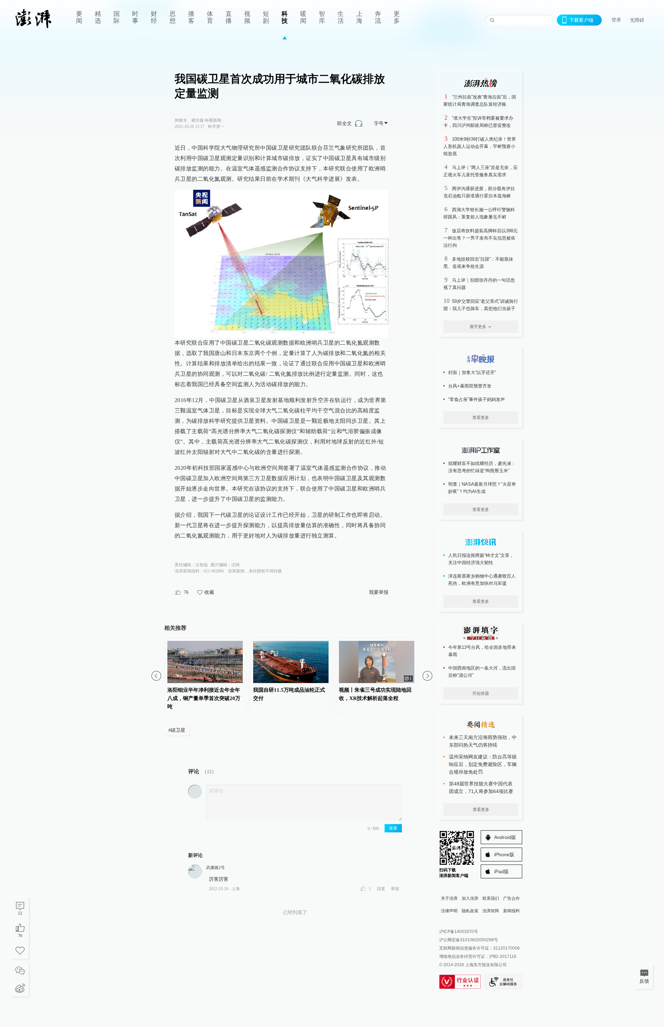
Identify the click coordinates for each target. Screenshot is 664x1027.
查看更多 (480, 417)
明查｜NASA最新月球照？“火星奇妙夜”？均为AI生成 (482, 488)
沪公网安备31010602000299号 (468, 939)
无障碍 (637, 20)
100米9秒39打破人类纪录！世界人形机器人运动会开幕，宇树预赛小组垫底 (479, 146)
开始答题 (480, 693)
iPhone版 (504, 854)
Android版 (505, 837)
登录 (616, 19)
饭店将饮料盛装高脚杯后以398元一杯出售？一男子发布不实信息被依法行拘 (480, 238)
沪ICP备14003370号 (458, 931)
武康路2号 (215, 867)
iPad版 (501, 871)
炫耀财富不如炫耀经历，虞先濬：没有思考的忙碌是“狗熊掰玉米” (482, 467)
